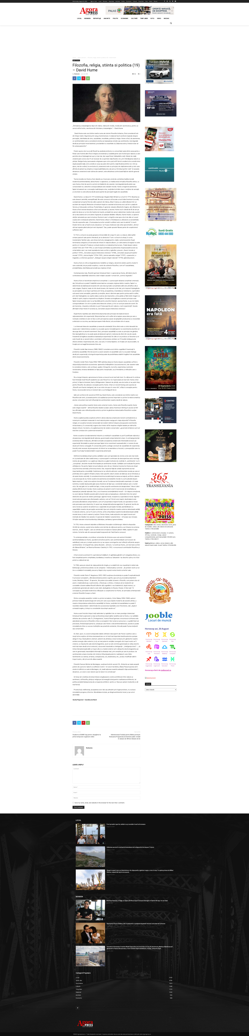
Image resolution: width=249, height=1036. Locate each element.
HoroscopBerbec (149, 640)
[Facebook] (164, 1)
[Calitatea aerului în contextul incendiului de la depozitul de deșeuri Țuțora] (90, 856)
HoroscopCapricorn (156, 665)
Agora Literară (82, 57)
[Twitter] (170, 1)
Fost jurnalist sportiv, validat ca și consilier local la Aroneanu (126, 824)
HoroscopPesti (172, 665)
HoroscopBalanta (164, 652)
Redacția (77, 74)
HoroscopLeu (149, 652)
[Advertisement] (124, 40)
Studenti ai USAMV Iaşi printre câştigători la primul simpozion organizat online (87, 736)
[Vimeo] (172, 1)
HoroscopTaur (156, 640)
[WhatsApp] (88, 78)
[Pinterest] (83, 78)
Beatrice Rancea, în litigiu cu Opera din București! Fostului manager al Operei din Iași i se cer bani (137, 900)
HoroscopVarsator (164, 665)
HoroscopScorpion (172, 652)
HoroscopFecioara (156, 652)
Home (74, 57)
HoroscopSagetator (149, 665)
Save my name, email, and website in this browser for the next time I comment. (100, 803)
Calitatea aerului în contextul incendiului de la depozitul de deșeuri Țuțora (130, 847)
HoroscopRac (172, 640)
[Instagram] (167, 1)
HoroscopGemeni (164, 640)
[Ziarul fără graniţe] (89, 10)
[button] (171, 23)
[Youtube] (175, 1)
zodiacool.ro (166, 670)
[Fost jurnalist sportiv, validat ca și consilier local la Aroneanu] (90, 833)
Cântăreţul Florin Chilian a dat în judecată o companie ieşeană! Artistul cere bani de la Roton (136, 923)
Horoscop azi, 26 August (157, 628)
